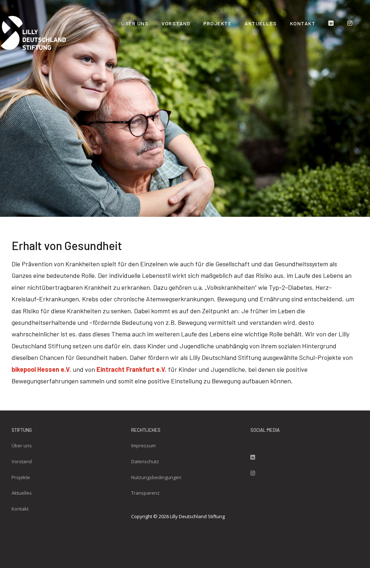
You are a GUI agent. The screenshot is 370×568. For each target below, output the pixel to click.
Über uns (135, 23)
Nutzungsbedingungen (156, 477)
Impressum (143, 445)
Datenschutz (145, 461)
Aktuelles (261, 23)
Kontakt (303, 23)
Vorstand (176, 23)
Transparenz (145, 493)
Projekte (217, 23)
